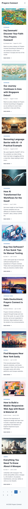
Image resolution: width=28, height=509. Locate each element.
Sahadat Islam (8, 43)
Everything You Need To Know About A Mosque (12, 463)
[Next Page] (11, 495)
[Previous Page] (3, 491)
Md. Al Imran (8, 415)
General (6, 350)
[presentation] (14, 16)
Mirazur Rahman (9, 308)
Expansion (6, 27)
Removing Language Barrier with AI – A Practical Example (14, 142)
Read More (8, 58)
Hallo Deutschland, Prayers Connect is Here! (13, 302)
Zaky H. (7, 149)
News (11, 296)
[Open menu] (24, 3)
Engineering (7, 136)
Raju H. (7, 98)
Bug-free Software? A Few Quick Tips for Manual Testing (14, 250)
